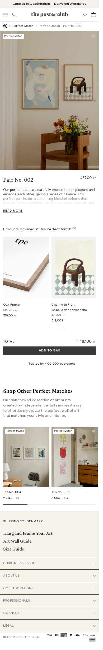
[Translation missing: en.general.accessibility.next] (95, 100)
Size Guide (13, 549)
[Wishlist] (85, 14)
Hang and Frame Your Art (28, 533)
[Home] (5, 26)
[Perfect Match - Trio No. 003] (75, 457)
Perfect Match (23, 26)
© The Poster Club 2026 (21, 637)
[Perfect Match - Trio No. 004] (26, 457)
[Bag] (93, 14)
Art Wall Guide (17, 541)
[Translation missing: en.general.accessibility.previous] (4, 100)
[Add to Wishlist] (93, 36)
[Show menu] (5, 14)
